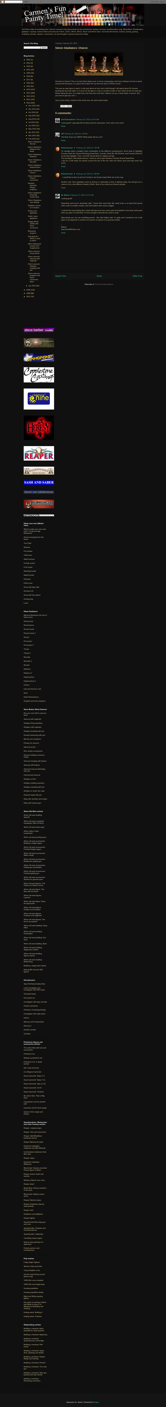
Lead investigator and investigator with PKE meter (34, 989)
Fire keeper (28, 551)
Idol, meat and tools (31, 1068)
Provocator (28, 641)
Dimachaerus (29, 625)
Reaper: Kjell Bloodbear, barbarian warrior (33, 1137)
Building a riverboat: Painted (34, 1363)
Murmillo (27, 657)
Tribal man (28, 555)
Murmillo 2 (28, 661)
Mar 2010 (32, 135)
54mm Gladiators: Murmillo (35, 161)
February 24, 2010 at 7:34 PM (87, 148)
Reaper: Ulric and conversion (35, 1132)
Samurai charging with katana (35, 761)
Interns (26, 1018)
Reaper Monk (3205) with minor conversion (33, 225)
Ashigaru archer (30, 779)
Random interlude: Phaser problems (32, 186)
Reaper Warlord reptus (32, 1200)
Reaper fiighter (29, 1218)
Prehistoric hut (29, 1054)
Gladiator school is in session (34, 207)
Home (99, 276)
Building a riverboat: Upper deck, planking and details (34, 1352)
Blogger (96, 1402)
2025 (28, 60)
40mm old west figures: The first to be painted (34, 920)
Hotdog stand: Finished (33, 1316)
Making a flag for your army (34, 1180)
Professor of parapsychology (35, 1010)
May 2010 (32, 129)
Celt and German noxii (32, 689)
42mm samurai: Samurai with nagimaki (34, 259)
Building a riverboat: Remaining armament (32, 1380)
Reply (63, 126)
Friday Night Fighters (32, 1262)
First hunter (28, 567)
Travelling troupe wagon (33, 1238)
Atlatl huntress (29, 559)
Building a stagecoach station (35, 966)
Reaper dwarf (29, 1184)
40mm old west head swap (34, 827)
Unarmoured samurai (32, 775)
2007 (28, 296)
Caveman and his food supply (35, 1108)
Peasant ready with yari (33, 795)
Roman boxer (29, 629)
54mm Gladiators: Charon (35, 172)
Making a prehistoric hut (33, 1058)
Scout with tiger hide (31, 587)
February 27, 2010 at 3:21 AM (82, 195)
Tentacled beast (30, 994)
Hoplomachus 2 (30, 681)
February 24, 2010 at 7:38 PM (87, 174)
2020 (28, 73)
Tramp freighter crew (32, 1270)
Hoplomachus (29, 677)
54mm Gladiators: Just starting (35, 201)
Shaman (27, 547)
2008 (28, 293)
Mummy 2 (27, 1026)
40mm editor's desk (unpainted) (31, 832)
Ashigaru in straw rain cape (34, 791)
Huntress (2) (28, 591)
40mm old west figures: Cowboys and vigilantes (33, 915)
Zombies (27, 1034)
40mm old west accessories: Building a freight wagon (34, 842)
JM (62, 134)
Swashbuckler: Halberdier (33, 1234)
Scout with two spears (32, 595)
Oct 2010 (32, 112)
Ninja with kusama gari (32, 803)
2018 (28, 76)
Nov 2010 (32, 109)
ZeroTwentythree (68, 119)
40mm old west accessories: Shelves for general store (34, 878)
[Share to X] (66, 106)
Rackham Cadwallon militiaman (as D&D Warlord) (34, 1147)
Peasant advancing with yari (34, 735)
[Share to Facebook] (68, 106)
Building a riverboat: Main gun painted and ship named (35, 1374)
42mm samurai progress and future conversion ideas (34, 277)
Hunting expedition (31, 1288)
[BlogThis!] (64, 106)
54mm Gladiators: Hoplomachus (35, 166)
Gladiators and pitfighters (33, 1214)
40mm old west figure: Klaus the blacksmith (34, 902)
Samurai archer (30, 747)
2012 (28, 96)
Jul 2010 (31, 122)
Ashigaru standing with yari (34, 787)
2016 (28, 83)
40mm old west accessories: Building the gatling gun (34, 860)
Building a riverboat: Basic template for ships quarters (34, 1330)
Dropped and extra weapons (35, 701)
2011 (28, 99)
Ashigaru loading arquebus (34, 783)
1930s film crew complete (33, 1280)
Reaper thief (28, 1210)
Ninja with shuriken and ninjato (35, 799)
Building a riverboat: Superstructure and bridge (34, 1340)
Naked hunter (29, 575)
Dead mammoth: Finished (34, 1092)
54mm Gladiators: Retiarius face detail (35, 149)
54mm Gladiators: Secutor (35, 143)
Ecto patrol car (29, 998)
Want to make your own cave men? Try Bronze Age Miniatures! (35, 531)
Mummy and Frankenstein (34, 1022)
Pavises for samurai (31, 743)
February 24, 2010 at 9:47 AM (87, 119)
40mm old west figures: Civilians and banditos (33, 908)
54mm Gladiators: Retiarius (35, 155)
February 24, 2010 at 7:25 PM (75, 134)
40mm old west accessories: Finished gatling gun (34, 872)
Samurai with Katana (32, 765)
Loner (26, 603)
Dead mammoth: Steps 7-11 (34, 1080)
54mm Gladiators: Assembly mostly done (35, 195)
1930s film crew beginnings (34, 1284)
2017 (28, 80)
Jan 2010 (32, 286)
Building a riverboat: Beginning (35, 1335)
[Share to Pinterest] (71, 106)
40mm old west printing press (35, 837)
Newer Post (60, 276)
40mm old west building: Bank (35, 944)
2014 (28, 89)
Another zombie (30, 1030)
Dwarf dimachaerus (31, 697)
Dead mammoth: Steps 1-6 (34, 1076)
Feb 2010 (32, 139)
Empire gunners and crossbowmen (31, 1249)
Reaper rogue (29, 1158)
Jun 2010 (32, 126)
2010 (28, 103)
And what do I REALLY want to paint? (34, 238)
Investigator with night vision (34, 1014)
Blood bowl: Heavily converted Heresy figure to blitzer (35, 1169)
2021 (28, 70)
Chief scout (28, 583)
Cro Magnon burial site (32, 1072)
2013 (28, 93)
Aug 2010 (32, 119)
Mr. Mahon (65, 195)
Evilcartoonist (67, 148)
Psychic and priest (31, 1006)
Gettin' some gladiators (33, 217)
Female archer (29, 563)
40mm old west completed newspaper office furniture (34, 822)
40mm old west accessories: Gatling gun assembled (34, 866)
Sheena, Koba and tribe (33, 1266)
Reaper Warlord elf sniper (33, 1142)
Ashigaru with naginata (32, 727)
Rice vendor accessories (33, 751)
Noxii (25, 693)
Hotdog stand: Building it (33, 1312)
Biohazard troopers (32, 232)
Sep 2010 (32, 116)
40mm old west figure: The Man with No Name (34, 890)
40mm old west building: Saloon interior (33, 955)
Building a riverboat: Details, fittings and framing (34, 1358)
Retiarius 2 (28, 673)
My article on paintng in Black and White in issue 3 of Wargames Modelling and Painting (35, 1305)
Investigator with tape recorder (35, 1002)
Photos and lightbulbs (32, 212)
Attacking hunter (30, 571)
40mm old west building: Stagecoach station (33, 949)
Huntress (27, 579)
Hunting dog (28, 599)
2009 (28, 290)
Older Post (137, 276)
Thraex (26, 649)
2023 (28, 66)
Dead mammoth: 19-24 (33, 1088)
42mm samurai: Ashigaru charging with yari (34, 267)
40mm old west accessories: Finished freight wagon (34, 848)
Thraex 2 (27, 653)
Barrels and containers (32, 739)
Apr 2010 (32, 132)
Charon (26, 685)
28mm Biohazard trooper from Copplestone (34, 246)
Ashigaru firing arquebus (33, 723)
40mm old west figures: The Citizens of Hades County (34, 884)
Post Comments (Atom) (104, 284)
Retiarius (27, 669)
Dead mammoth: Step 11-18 (34, 1084)
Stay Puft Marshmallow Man (34, 984)
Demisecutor (28, 621)
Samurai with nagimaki (32, 719)
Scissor (26, 637)
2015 (28, 86)
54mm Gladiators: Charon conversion (35, 178)
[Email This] (61, 106)
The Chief (27, 543)
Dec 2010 (32, 106)
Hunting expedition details (34, 1292)
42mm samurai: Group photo (34, 252)
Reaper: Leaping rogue (33, 1128)
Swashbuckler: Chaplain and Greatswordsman (35, 1229)
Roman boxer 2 (30, 633)
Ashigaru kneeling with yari (34, 731)
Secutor (27, 665)
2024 (28, 63)
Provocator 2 (29, 645)
